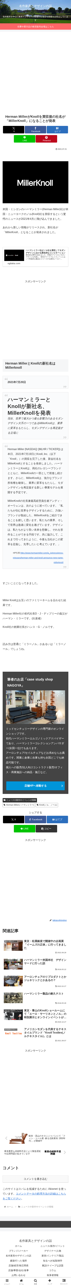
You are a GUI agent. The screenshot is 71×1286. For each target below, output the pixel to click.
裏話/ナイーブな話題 (52, 1265)
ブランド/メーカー (18, 1250)
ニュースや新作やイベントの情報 (21, 800)
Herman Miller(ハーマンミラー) (20, 805)
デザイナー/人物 (52, 1250)
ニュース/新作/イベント (52, 1246)
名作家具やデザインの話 (18, 1255)
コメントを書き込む (35, 1178)
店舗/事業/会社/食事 (18, 1270)
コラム (52, 1270)
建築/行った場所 (18, 1260)
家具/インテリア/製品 (53, 1255)
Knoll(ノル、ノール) (48, 805)
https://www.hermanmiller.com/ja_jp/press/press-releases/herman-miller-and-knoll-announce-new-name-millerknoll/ (38, 558)
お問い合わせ (18, 1275)
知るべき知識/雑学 (52, 1260)
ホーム (18, 1246)
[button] (46, 828)
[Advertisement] (35, 73)
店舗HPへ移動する (35, 785)
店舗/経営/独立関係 (18, 1265)
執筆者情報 (52, 1275)
